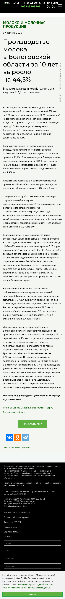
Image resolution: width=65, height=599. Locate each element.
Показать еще (32, 424)
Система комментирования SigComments (16, 448)
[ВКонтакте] (9, 437)
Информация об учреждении (17, 512)
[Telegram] (25, 437)
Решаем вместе (10, 527)
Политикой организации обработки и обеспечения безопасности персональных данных (28, 586)
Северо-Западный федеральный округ (32, 407)
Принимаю (32, 594)
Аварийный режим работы (15, 506)
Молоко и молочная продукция (24, 24)
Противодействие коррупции (16, 517)
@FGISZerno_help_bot (25, 503)
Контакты (8, 536)
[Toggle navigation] (60, 6)
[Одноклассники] (17, 437)
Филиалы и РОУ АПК (12, 522)
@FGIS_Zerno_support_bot (24, 501)
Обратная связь (11, 532)
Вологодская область (14, 412)
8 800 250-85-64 (38, 499)
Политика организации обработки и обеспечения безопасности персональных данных (32, 484)
